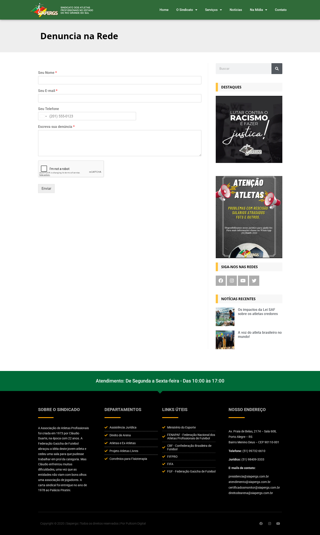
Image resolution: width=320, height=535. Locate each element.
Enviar (46, 188)
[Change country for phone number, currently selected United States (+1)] (43, 116)
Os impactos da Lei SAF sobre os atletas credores (258, 312)
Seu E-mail (47, 91)
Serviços (211, 10)
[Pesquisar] (276, 68)
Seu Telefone (48, 109)
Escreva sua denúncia (56, 127)
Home (164, 10)
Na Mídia (256, 10)
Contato (281, 10)
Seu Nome (47, 73)
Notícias (236, 10)
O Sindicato (184, 10)
